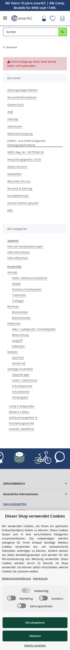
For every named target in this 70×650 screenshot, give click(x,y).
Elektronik (13, 323)
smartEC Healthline (21, 429)
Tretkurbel (19, 295)
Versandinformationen (22, 97)
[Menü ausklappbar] (5, 16)
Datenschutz (15, 104)
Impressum (14, 126)
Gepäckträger (21, 374)
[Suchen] (62, 32)
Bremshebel (20, 312)
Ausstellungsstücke (21, 423)
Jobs (10, 210)
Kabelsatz (18, 346)
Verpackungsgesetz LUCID (24, 159)
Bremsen (13, 306)
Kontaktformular (18, 196)
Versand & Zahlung (19, 188)
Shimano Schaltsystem (26, 289)
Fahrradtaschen (17, 258)
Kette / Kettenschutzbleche (29, 278)
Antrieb (12, 272)
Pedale (16, 284)
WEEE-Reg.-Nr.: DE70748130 (25, 152)
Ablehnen (35, 636)
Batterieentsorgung (20, 133)
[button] (44, 19)
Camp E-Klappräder (22, 406)
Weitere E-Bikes (19, 412)
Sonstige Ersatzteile (20, 369)
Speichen (18, 357)
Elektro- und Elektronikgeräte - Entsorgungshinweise (27, 143)
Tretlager (18, 301)
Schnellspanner (22, 386)
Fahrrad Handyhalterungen (25, 246)
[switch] (26, 590)
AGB (10, 112)
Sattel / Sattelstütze (24, 380)
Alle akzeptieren (35, 622)
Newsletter (14, 174)
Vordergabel (20, 397)
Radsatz (12, 352)
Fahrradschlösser (18, 252)
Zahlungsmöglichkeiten (22, 90)
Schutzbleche (21, 391)
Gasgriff (17, 340)
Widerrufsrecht (17, 167)
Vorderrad (18, 363)
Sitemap (12, 119)
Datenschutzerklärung (16, 578)
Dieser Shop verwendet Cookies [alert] (35, 516)
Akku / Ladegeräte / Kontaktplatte (33, 329)
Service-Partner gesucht (22, 203)
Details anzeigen (35, 645)
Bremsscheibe (21, 318)
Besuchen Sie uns (19, 181)
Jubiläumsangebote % (23, 417)
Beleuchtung (20, 335)
